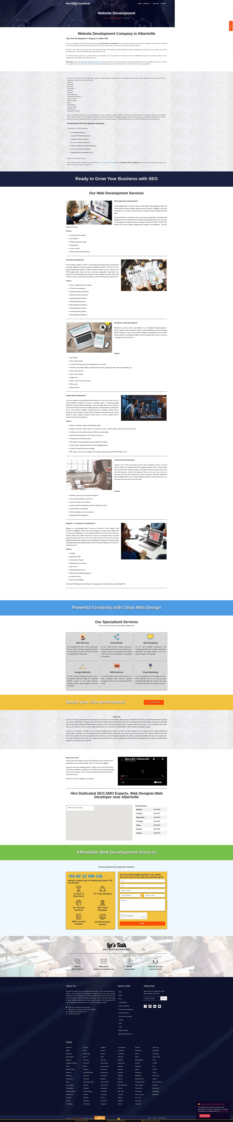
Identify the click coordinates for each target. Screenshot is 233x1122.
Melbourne (121, 1063)
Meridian (120, 1072)
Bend (67, 1082)
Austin (68, 1066)
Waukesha (155, 1088)
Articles (120, 1020)
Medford (120, 1060)
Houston (103, 1053)
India (120, 1027)
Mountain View (122, 1085)
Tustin (154, 1072)
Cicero (85, 1057)
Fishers (85, 1085)
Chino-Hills (86, 1053)
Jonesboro (104, 1069)
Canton (68, 1100)
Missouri (120, 1082)
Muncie (120, 1088)
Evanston (86, 1079)
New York (121, 1091)
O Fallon (120, 1094)
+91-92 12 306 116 (85, 876)
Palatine (120, 1100)
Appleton (69, 1060)
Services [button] (146, 3)
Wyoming (155, 1094)
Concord (86, 1060)
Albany (68, 1050)
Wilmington (155, 1091)
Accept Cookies (204, 1116)
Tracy (154, 1060)
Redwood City (139, 1079)
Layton (103, 1097)
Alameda (68, 1047)
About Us (156, 3)
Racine (137, 1069)
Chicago (85, 1047)
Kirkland (103, 1079)
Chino (85, 1050)
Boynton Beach (70, 1091)
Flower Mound (87, 1091)
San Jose (138, 1097)
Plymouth (138, 1066)
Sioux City (155, 1047)
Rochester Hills (140, 1082)
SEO (120, 992)
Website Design (123, 1030)
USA (120, 1023)
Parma (120, 1104)
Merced (120, 1069)
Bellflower (69, 1075)
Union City (155, 1075)
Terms (154, 1118)
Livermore (104, 1100)
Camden (68, 1097)
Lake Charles (105, 1082)
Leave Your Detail (155, 969)
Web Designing (150, 643)
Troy (153, 1066)
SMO (120, 995)
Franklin (85, 1097)
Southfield (155, 1050)
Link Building (122, 1002)
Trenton (154, 1063)
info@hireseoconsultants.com (103, 969)
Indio (102, 1057)
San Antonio (139, 1088)
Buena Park (69, 1094)
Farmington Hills (88, 1082)
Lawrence (104, 1094)
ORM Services (116, 672)
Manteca (120, 1057)
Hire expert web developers (108, 162)
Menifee (120, 1066)
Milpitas (120, 1075)
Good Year (86, 1104)
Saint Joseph (139, 1085)
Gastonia (86, 1100)
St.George (155, 1053)
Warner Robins (157, 1082)
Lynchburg (121, 1053)
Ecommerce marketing (125, 1009)
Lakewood (104, 1088)
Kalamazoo (104, 1072)
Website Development (115, 18)
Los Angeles (122, 1047)
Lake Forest (104, 1085)
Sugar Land (156, 1057)
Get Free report (154, 702)
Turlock (154, 1069)
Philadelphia (139, 1060)
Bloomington (70, 1085)
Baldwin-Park (70, 1069)
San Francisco (139, 1094)
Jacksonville (104, 1063)
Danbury (86, 1069)
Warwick (155, 1085)
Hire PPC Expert (123, 1013)
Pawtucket (138, 1050)
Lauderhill (104, 1091)
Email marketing (123, 1006)
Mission (120, 1079)
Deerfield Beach (88, 1072)
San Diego (138, 1091)
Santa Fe (138, 1100)
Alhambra (69, 1053)
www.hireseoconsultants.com (152, 1121)
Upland (154, 1079)
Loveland (121, 1050)
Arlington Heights (71, 1063)
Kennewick (104, 1075)
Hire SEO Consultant (125, 1016)
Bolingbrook (69, 1088)
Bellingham (69, 1079)
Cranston (86, 1063)
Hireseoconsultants (78, 1118)
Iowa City (103, 1060)
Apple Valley (70, 1057)
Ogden (120, 1097)
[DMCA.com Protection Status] (99, 1118)
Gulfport (103, 1047)
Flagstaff (86, 1088)
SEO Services (82, 643)
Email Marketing (150, 672)
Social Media (116, 643)
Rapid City (138, 1072)
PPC (120, 999)
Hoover (103, 1050)
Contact (163, 3)
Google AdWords (83, 672)
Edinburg (86, 1075)
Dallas (85, 1066)
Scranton (138, 1104)
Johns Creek (104, 1066)
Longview (103, 1104)
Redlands (138, 1075)
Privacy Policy (162, 1118)
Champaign (69, 1104)
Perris (137, 1053)
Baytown (68, 1072)
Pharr (137, 1057)
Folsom (85, 1094)
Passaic (137, 1047)
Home (139, 3)
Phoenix (137, 1063)
